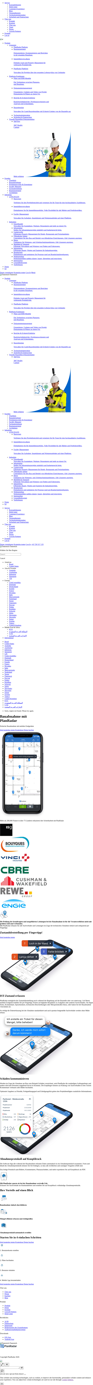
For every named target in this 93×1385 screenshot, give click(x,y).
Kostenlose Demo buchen (24, 730)
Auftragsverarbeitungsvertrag (15, 1330)
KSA (11, 629)
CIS (10, 578)
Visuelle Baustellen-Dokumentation (21, 119)
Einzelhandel (40, 225)
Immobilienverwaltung (29, 62)
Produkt (7, 43)
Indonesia (12, 574)
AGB (7, 1321)
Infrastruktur (38, 229)
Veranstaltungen (15, 13)
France (11, 591)
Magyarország (14, 597)
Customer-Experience (17, 9)
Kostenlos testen (19, 273)
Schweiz (12, 611)
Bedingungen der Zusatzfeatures (16, 1328)
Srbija (11, 613)
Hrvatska (12, 593)
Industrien (8, 195)
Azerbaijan (13, 572)
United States (14, 566)
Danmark (12, 585)
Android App (9, 1339)
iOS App (8, 1337)
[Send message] (21, 1368)
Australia (12, 570)
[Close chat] (7, 1364)
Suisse (11, 619)
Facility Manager (15, 187)
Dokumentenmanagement (30, 91)
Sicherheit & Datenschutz (23, 117)
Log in (7, 35)
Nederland (13, 599)
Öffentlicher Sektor (48, 237)
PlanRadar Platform (21, 47)
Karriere (12, 23)
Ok (2, 1384)
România (12, 609)
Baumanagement (31, 52)
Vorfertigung (18, 265)
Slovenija (12, 617)
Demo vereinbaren (6, 273)
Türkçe (11, 623)
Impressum (8, 1325)
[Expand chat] (2, 1364)
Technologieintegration (17, 15)
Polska (11, 607)
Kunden (7, 178)
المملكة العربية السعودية (18, 632)
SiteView (19, 148)
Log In (28, 273)
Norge (11, 601)
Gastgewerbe (41, 233)
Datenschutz (9, 1323)
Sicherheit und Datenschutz (19, 17)
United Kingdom (15, 625)
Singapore (12, 576)
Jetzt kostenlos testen (7, 730)
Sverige (12, 621)
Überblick (12, 180)
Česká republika (15, 583)
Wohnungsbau (38, 258)
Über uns (8, 19)
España (11, 589)
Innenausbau (18, 261)
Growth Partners (15, 31)
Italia (11, 595)
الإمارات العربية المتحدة (18, 636)
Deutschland (13, 587)
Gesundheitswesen (20, 263)
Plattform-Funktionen (16, 76)
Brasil (11, 564)
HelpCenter (13, 7)
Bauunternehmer (15, 182)
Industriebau (36, 249)
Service (7, 3)
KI (5, 269)
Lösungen (12, 45)
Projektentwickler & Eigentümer (20, 184)
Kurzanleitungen (15, 5)
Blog (11, 11)
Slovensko (13, 615)
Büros (43, 241)
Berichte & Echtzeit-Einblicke (31, 101)
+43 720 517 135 (37, 544)
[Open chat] (2, 1371)
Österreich (12, 603)
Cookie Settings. (68, 1380)
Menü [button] (33, 273)
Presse (11, 29)
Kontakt (12, 21)
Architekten (13, 193)
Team (11, 27)
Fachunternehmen (15, 189)
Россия (11, 605)
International (9, 638)
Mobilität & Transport (37, 245)
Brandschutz (41, 253)
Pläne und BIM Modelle (27, 81)
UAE (11, 634)
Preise (7, 267)
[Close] (25, 1374)
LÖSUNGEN (14, 197)
